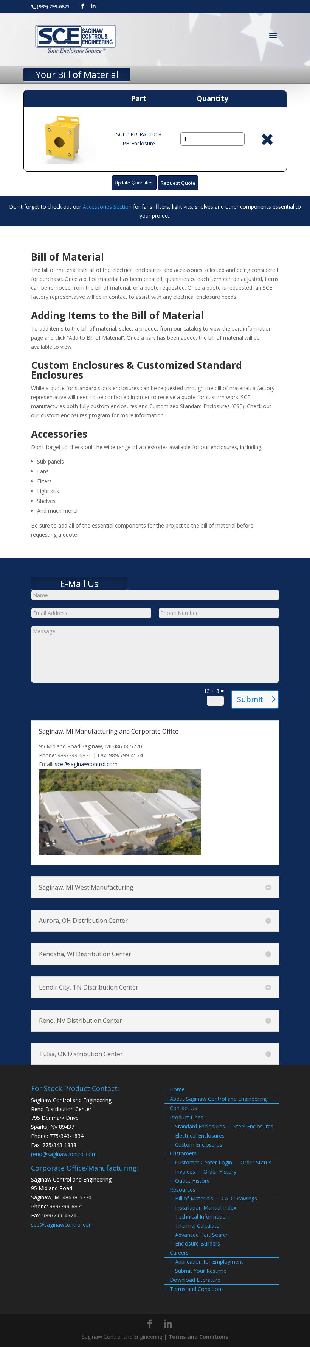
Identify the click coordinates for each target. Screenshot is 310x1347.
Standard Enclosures (200, 1126)
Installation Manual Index (205, 1207)
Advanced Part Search (202, 1234)
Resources (182, 1189)
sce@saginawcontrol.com (86, 764)
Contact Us (183, 1107)
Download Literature (195, 1279)
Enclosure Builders (197, 1243)
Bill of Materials (194, 1198)
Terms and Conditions (197, 1288)
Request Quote (178, 183)
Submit (250, 699)
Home (177, 1089)
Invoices (185, 1171)
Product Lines (186, 1117)
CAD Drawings (239, 1198)
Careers (179, 1252)
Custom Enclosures (198, 1144)
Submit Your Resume (200, 1270)
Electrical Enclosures (200, 1135)
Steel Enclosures (253, 1126)
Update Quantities (134, 183)
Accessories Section (107, 206)
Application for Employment (209, 1261)
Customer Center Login (203, 1162)
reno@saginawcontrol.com (64, 1154)
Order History (219, 1171)
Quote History (192, 1180)
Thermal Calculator (198, 1225)
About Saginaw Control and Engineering (218, 1098)
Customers (183, 1153)
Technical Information (202, 1216)
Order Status (255, 1162)
